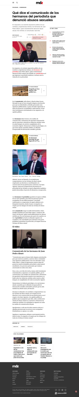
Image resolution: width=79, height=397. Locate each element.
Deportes (28, 374)
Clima (41, 373)
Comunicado (15, 326)
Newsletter (28, 384)
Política (27, 371)
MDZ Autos (28, 382)
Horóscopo (42, 375)
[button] (13, 2)
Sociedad (28, 373)
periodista (15, 71)
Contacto (56, 375)
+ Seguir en (40, 34)
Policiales (15, 7)
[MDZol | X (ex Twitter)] (65, 390)
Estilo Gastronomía (30, 378)
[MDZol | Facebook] (56, 390)
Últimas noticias (15, 373)
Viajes (27, 380)
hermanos (23, 326)
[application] (29, 239)
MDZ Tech (42, 380)
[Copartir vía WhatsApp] (27, 37)
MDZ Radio (42, 376)
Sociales (14, 384)
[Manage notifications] (76, 392)
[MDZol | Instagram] (59, 390)
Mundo (13, 378)
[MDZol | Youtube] (62, 390)
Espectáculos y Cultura (31, 376)
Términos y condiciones (59, 380)
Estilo (13, 380)
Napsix (41, 382)
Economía (14, 375)
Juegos (41, 378)
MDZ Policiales (15, 35)
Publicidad (56, 373)
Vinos (13, 382)
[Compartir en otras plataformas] (30, 37)
